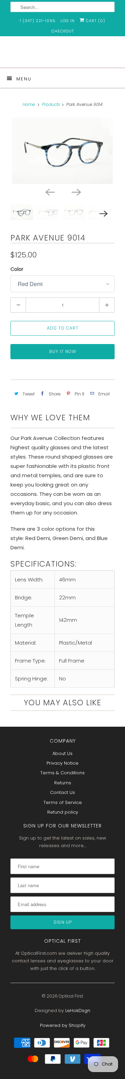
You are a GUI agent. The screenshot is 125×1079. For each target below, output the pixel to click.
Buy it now (62, 351)
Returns (62, 782)
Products (51, 104)
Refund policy (62, 812)
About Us (62, 753)
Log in (67, 20)
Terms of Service (62, 802)
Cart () (94, 20)
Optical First (71, 996)
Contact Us (62, 792)
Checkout (62, 31)
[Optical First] (62, 54)
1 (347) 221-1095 (38, 20)
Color (16, 269)
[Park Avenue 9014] (62, 150)
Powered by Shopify (62, 1025)
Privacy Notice (62, 763)
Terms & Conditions (62, 772)
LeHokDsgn (77, 1010)
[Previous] (49, 191)
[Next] (75, 191)
